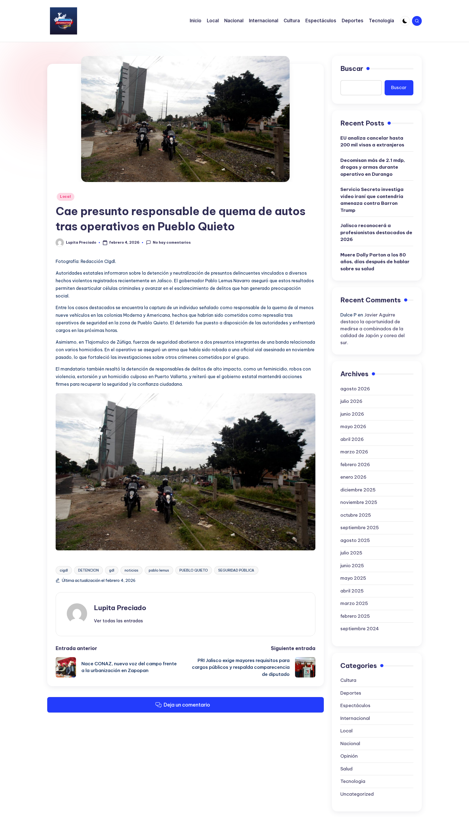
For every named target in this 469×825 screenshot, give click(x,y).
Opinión (349, 756)
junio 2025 (352, 566)
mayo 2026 (353, 426)
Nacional (350, 743)
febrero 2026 (355, 465)
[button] (118, 620)
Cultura (348, 680)
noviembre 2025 (358, 502)
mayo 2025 (353, 578)
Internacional (355, 718)
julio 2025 (351, 553)
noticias (131, 570)
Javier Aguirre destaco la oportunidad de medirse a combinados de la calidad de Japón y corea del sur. (372, 329)
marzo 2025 (354, 603)
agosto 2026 (355, 389)
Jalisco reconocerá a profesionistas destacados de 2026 (376, 232)
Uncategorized (357, 794)
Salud (346, 769)
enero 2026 (353, 477)
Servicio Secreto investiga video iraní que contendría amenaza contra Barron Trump (372, 199)
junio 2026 (352, 414)
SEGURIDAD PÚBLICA (236, 570)
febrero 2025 (355, 616)
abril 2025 (352, 591)
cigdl (64, 570)
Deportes (350, 693)
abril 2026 (352, 439)
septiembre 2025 (359, 528)
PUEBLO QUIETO (193, 570)
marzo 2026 (354, 452)
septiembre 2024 (359, 629)
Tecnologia (352, 781)
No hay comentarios (172, 242)
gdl (111, 570)
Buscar (351, 68)
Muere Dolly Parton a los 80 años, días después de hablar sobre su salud (375, 262)
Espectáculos (355, 705)
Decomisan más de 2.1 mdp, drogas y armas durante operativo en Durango (372, 167)
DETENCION (88, 570)
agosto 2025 (355, 540)
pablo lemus (159, 570)
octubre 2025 (355, 515)
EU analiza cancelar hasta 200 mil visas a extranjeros (372, 141)
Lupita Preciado (120, 608)
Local (65, 197)
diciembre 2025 (358, 490)
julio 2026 (351, 401)
